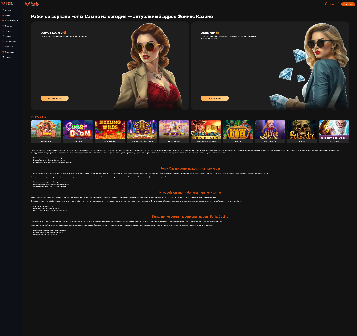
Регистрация (348, 4)
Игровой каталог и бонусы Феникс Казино (49, 160)
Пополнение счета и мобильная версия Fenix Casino (52, 162)
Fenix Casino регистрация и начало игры (48, 158)
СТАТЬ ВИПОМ (214, 98)
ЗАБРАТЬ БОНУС (55, 98)
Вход (332, 4)
